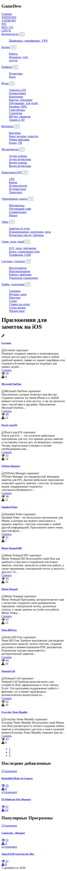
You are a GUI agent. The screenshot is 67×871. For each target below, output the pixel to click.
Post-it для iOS (9, 425)
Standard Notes (9, 507)
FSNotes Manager (10, 466)
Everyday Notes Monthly (14, 712)
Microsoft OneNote (11, 384)
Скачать (6, 370)
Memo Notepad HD (11, 548)
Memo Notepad (9, 589)
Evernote (6, 343)
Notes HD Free (9, 630)
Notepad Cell (8, 671)
